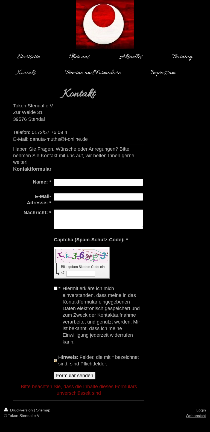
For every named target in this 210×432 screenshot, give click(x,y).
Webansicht (196, 415)
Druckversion (21, 410)
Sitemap (43, 410)
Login (201, 410)
